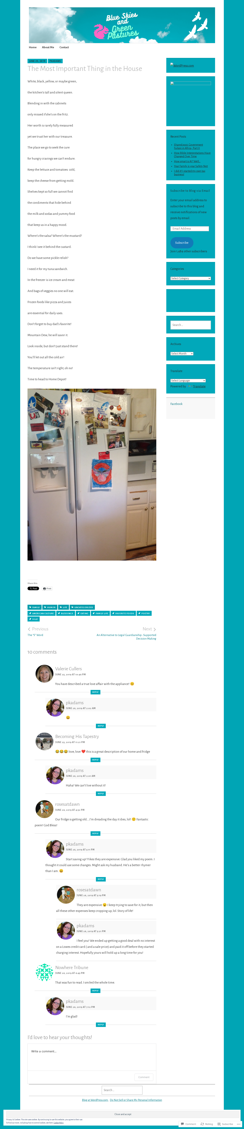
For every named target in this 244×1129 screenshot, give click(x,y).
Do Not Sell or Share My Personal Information (136, 1100)
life (65, 607)
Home (33, 47)
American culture (43, 613)
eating (84, 613)
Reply (95, 692)
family (36, 607)
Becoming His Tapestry (77, 736)
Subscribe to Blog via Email (190, 190)
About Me (48, 47)
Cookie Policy (59, 1123)
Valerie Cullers (68, 668)
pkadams (55, 61)
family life (102, 613)
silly (35, 619)
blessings (67, 613)
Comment (144, 1077)
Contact (64, 47)
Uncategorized (83, 607)
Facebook (176, 404)
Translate (199, 386)
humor (51, 607)
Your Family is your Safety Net (191, 166)
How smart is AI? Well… (187, 161)
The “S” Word (38, 632)
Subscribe (181, 242)
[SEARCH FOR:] (190, 325)
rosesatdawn (67, 804)
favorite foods (124, 613)
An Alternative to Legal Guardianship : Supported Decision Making (126, 633)
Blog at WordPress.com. (95, 1100)
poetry (145, 613)
